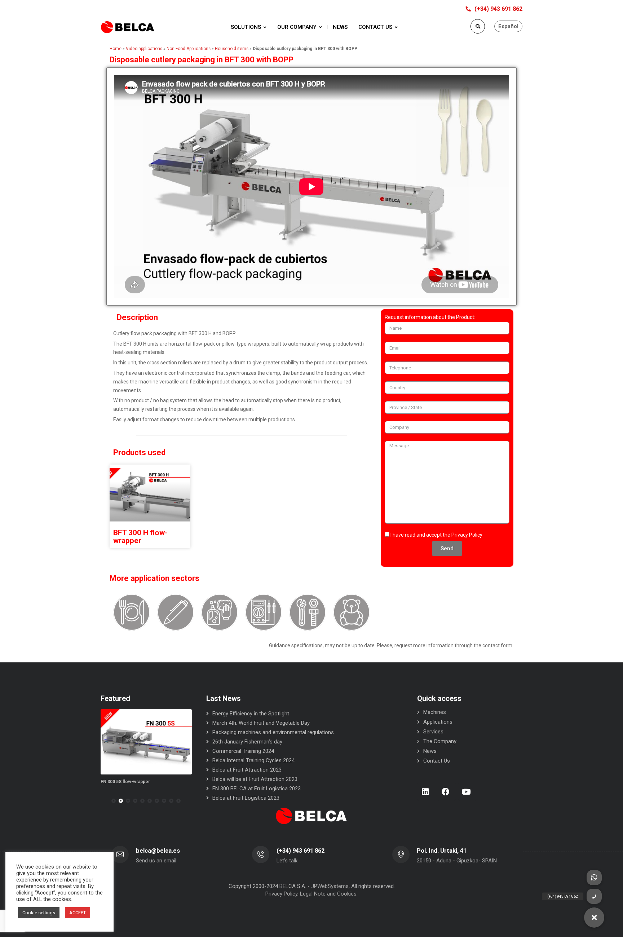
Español (508, 26)
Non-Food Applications (189, 48)
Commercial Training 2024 (243, 751)
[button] (113, 801)
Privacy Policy (466, 535)
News (430, 751)
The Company (439, 741)
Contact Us (436, 761)
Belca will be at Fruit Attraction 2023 (254, 779)
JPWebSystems (330, 886)
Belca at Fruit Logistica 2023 (245, 798)
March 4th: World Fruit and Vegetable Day (261, 723)
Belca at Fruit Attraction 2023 (247, 770)
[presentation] (104, 801)
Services (433, 731)
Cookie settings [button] (38, 912)
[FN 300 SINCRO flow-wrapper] (161, 741)
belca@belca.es (158, 850)
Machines (434, 712)
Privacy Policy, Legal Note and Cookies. (311, 894)
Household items (231, 48)
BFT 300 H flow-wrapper (140, 536)
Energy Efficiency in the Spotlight (250, 713)
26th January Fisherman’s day (247, 741)
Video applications (144, 48)
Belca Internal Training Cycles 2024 (253, 760)
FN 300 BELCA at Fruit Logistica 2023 (256, 788)
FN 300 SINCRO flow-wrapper (145, 781)
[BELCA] (128, 27)
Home (115, 48)
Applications (437, 722)
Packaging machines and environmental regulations (273, 732)
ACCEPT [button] (77, 912)
